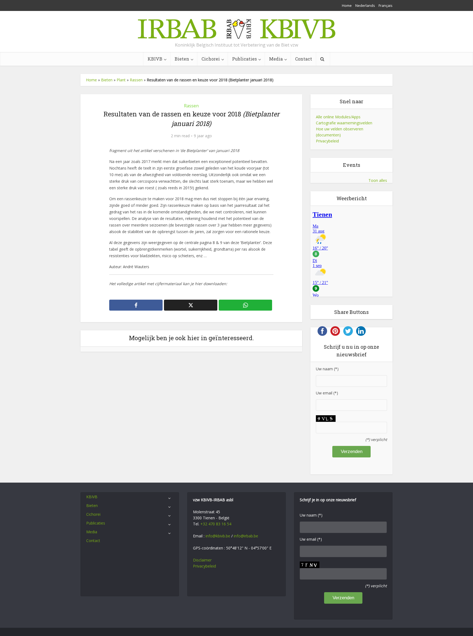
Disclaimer (202, 560)
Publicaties (244, 59)
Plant (121, 79)
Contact (303, 59)
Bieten (182, 59)
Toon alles (377, 180)
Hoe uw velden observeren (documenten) (339, 131)
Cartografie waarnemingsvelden (344, 122)
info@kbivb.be (218, 535)
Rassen (136, 79)
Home (347, 5)
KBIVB (155, 59)
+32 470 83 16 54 (215, 523)
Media (276, 59)
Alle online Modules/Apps (338, 116)
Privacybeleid (327, 141)
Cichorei (210, 59)
